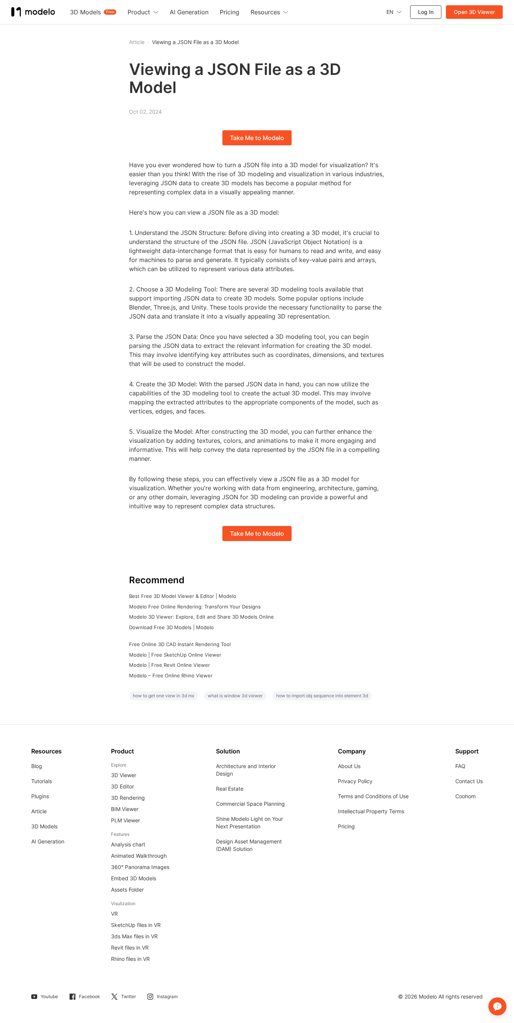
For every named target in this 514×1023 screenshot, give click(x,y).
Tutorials (41, 781)
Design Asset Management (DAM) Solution (249, 845)
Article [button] (136, 42)
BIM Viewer (124, 809)
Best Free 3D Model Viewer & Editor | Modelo (182, 596)
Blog (36, 766)
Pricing (346, 826)
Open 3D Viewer (474, 12)
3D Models (44, 826)
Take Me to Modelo (257, 138)
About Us (349, 766)
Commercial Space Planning (250, 803)
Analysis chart (128, 844)
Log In (425, 12)
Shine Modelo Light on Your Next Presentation (249, 822)
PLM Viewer (125, 820)
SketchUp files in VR (136, 925)
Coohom (465, 796)
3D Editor (122, 786)
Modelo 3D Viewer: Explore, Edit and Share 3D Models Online (201, 617)
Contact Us (469, 781)
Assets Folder (127, 889)
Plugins (40, 796)
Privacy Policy (355, 781)
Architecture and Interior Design (246, 770)
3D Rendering (128, 797)
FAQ (460, 766)
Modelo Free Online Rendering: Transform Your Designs (195, 607)
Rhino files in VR (130, 959)
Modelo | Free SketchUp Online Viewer (175, 655)
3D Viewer (123, 775)
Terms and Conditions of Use (373, 796)
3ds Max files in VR (134, 936)
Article (39, 811)
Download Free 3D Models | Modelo (171, 627)
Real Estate (229, 788)
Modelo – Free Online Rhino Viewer (171, 675)
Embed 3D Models (133, 878)
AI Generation (47, 841)
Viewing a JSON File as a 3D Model (195, 42)
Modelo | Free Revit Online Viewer (169, 665)
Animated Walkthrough (139, 855)
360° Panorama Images (140, 867)
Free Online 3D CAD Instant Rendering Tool (180, 644)
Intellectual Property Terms (371, 811)
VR (114, 913)
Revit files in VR (130, 947)
